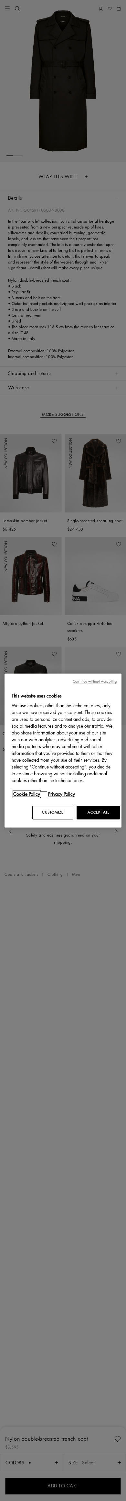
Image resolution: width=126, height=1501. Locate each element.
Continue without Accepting (95, 681)
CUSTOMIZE (52, 812)
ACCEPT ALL (98, 812)
